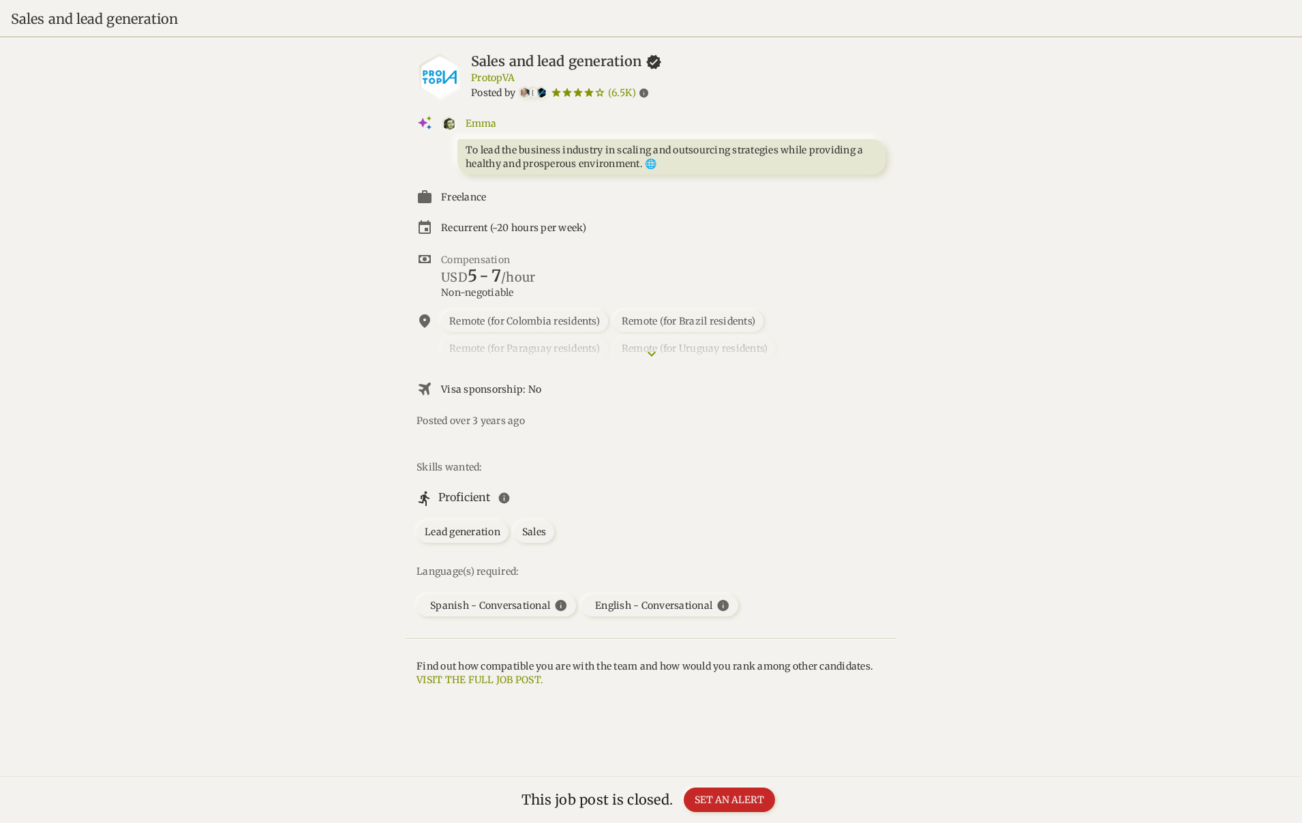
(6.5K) (622, 93)
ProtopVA (493, 78)
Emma (481, 123)
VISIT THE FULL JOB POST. (480, 680)
